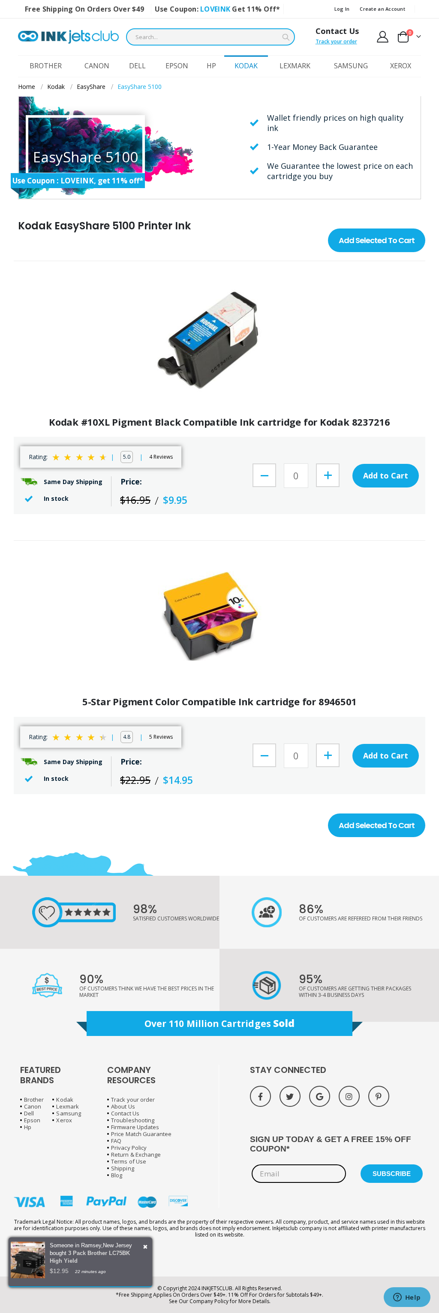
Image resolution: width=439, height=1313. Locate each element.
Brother (34, 1099)
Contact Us (337, 31)
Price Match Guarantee (141, 1133)
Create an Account (382, 9)
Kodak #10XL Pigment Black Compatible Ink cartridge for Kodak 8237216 (219, 422)
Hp (27, 1127)
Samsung (68, 1113)
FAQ (116, 1140)
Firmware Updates (135, 1127)
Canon (32, 1106)
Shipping (122, 1168)
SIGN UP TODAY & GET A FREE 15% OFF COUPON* (330, 1144)
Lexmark (67, 1106)
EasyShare (91, 87)
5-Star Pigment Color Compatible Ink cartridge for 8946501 (219, 701)
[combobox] (210, 37)
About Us (123, 1106)
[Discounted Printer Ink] (68, 37)
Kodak (56, 87)
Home (26, 86)
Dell (29, 1113)
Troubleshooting (132, 1120)
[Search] (286, 37)
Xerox (64, 1120)
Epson (32, 1120)
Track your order (336, 41)
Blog (116, 1175)
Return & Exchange (136, 1154)
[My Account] (383, 37)
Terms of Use (128, 1161)
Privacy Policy (129, 1147)
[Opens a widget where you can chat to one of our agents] (406, 1298)
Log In (342, 9)
